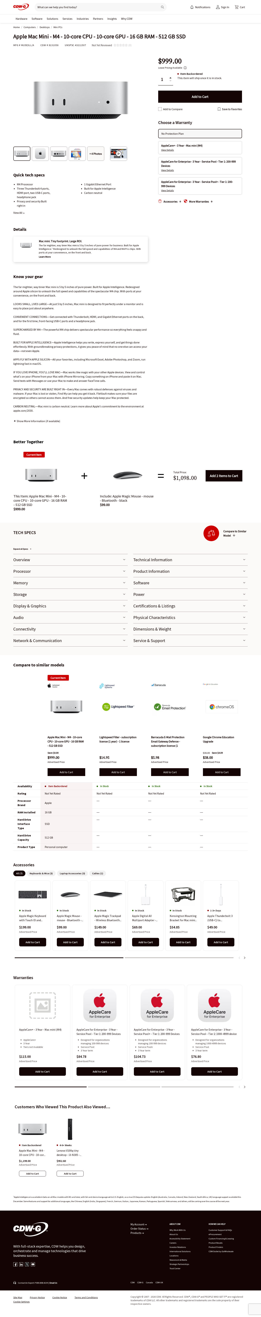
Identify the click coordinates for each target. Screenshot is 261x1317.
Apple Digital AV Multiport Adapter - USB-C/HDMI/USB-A (144, 918)
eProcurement (215, 1234)
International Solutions (180, 1251)
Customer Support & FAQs (220, 1230)
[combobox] (95, 7)
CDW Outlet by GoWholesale (221, 1251)
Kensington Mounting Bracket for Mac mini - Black (183, 918)
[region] (130, 921)
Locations (174, 1255)
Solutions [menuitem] (52, 18)
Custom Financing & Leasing (221, 1238)
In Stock (104, 786)
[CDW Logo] (21, 7)
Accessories (171, 201)
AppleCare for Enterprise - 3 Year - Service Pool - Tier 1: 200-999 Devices (99, 1032)
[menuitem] (192, 7)
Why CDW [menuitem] (126, 18)
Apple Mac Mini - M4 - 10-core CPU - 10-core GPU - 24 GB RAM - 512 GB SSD (32, 1153)
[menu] (200, 7)
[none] (21, 18)
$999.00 (170, 61)
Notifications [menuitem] (202, 7)
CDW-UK (159, 1282)
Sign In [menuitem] (225, 7)
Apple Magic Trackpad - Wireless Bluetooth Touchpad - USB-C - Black (107, 918)
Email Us (53, 1282)
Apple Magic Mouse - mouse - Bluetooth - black (69, 918)
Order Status (138, 1228)
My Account (137, 1224)
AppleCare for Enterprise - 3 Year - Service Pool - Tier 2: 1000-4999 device (214, 1032)
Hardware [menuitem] (21, 18)
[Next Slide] (244, 958)
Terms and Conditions (86, 1297)
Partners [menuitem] (98, 18)
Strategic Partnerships (179, 1264)
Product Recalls (215, 1242)
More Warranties (199, 201)
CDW (132, 1282)
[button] (240, 7)
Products (136, 1233)
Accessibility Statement (180, 1238)
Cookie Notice (59, 1297)
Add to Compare (173, 109)
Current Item (58, 678)
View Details (167, 150)
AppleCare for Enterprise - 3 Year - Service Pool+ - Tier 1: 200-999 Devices (157, 1032)
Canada (149, 1282)
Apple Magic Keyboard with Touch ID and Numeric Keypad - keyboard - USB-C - (32, 918)
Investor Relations (178, 1247)
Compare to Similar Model (234, 533)
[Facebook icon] (15, 1265)
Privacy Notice (37, 1297)
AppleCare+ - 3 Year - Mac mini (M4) (40, 1029)
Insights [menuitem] (112, 18)
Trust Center (175, 1268)
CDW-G (140, 1282)
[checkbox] (160, 109)
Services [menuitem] (67, 18)
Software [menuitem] (37, 18)
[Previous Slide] (239, 958)
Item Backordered (57, 786)
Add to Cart (224, 475)
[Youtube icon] (33, 1265)
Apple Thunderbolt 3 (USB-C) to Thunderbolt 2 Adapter (220, 918)
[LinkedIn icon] (21, 1265)
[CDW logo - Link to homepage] (21, 7)
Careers (173, 1242)
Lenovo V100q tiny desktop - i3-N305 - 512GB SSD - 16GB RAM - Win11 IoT (68, 1153)
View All (18, 212)
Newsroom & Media (178, 1260)
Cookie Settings (21, 1301)
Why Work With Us (178, 1230)
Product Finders (216, 1247)
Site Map (17, 1297)
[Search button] (162, 7)
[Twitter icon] (27, 1265)
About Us (174, 1234)
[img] (66, 707)
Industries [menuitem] (83, 18)
